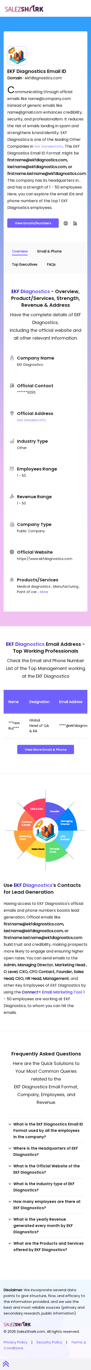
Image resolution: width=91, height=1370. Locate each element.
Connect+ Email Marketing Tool (52, 992)
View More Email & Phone (45, 749)
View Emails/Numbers (33, 223)
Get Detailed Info (48, 146)
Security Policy (49, 1342)
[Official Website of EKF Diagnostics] (66, 223)
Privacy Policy (15, 1342)
